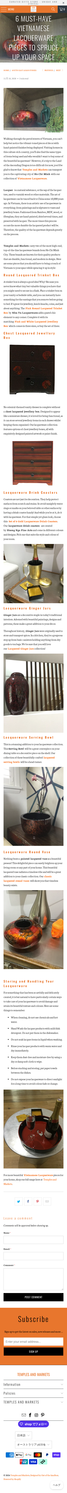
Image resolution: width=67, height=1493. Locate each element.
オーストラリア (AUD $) (31, 1444)
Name (7, 1232)
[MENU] (2, 9)
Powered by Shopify (12, 1479)
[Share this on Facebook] (28, 1201)
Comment (9, 1265)
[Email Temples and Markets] (24, 1415)
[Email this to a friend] (47, 1201)
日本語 (21, 1435)
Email (7, 1248)
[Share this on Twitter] (19, 1201)
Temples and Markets (19, 1475)
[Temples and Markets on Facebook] (30, 1415)
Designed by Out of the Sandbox (44, 1475)
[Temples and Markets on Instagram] (36, 1415)
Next (58, 70)
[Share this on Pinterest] (38, 1201)
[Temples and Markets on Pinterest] (43, 1415)
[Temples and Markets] (33, 9)
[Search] (53, 9)
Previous (48, 70)
